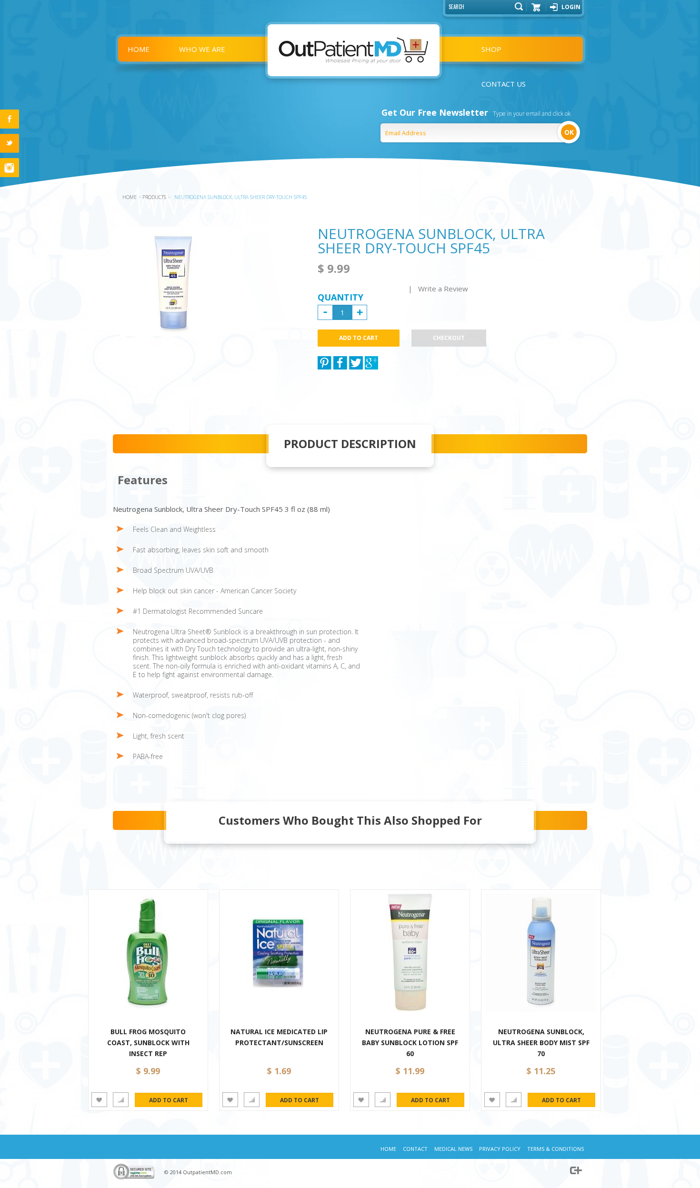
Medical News (453, 1148)
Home (139, 49)
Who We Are (202, 49)
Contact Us (503, 84)
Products (154, 197)
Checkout (449, 338)
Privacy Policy (499, 1148)
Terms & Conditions (555, 1148)
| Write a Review (438, 288)
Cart (536, 10)
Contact (415, 1148)
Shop (491, 49)
